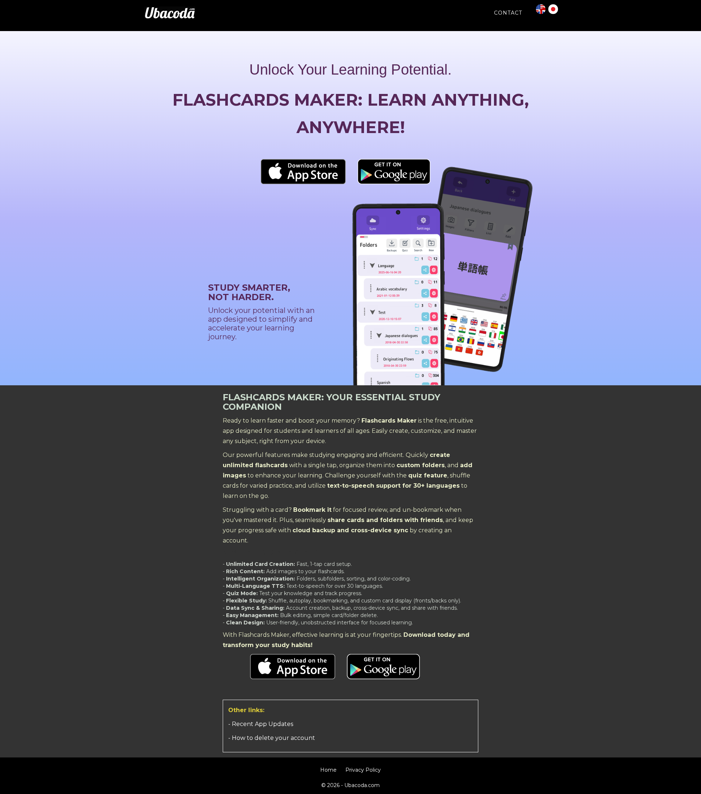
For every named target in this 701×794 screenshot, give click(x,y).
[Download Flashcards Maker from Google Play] (393, 171)
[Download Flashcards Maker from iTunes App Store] (303, 171)
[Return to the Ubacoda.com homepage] (169, 11)
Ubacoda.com (362, 785)
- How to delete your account (271, 737)
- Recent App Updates (260, 724)
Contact (508, 13)
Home (328, 770)
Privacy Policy (363, 770)
